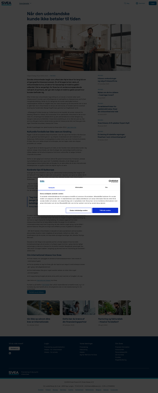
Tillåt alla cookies (105, 210)
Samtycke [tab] (51, 187)
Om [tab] (106, 187)
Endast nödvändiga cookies (79, 210)
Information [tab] (79, 187)
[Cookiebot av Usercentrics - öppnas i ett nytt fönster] (110, 181)
